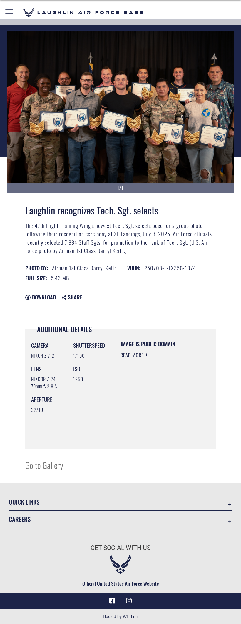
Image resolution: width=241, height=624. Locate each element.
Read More (132, 355)
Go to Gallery (44, 465)
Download (43, 297)
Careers (20, 519)
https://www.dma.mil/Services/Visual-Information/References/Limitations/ (156, 429)
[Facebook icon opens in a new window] (112, 600)
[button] (9, 12)
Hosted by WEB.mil (120, 616)
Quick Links (24, 501)
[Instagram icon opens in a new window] (128, 600)
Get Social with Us (120, 547)
